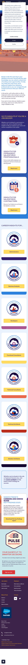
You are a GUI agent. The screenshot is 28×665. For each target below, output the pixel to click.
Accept (14, 40)
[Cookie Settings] (3, 662)
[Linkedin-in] (15, 598)
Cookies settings (14, 36)
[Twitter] (19, 598)
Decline (14, 44)
